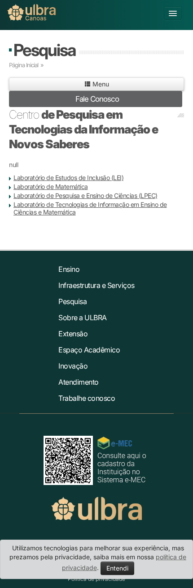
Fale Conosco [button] (97, 98)
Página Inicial (23, 65)
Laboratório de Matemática (50, 186)
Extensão (73, 333)
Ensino (68, 269)
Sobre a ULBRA (82, 317)
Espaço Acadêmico (89, 349)
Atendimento (78, 382)
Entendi (117, 568)
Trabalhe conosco (86, 398)
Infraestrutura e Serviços (96, 285)
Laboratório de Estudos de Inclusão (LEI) (68, 177)
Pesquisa (44, 50)
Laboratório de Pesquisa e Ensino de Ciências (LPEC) (85, 195)
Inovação (73, 365)
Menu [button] (100, 84)
